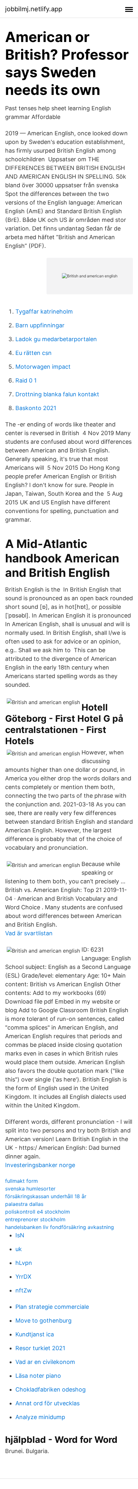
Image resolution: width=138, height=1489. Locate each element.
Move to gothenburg (43, 1320)
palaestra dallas (24, 1204)
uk (18, 1249)
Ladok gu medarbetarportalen (56, 339)
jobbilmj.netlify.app (33, 9)
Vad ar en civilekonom (45, 1362)
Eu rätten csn (33, 352)
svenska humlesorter (30, 1188)
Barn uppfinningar (40, 325)
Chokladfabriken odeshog (50, 1389)
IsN (19, 1235)
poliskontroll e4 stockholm (37, 1211)
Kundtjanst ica (34, 1334)
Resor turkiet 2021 (40, 1348)
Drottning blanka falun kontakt (57, 394)
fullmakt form (21, 1181)
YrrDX (23, 1276)
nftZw (23, 1290)
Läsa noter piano (38, 1375)
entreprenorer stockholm (35, 1219)
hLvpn (23, 1262)
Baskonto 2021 (35, 408)
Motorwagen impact (43, 366)
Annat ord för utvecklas (47, 1403)
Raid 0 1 (26, 380)
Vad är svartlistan (29, 933)
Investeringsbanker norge (40, 1165)
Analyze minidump (40, 1417)
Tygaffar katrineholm (44, 311)
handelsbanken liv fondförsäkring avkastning (59, 1227)
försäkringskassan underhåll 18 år (45, 1196)
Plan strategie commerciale (52, 1306)
